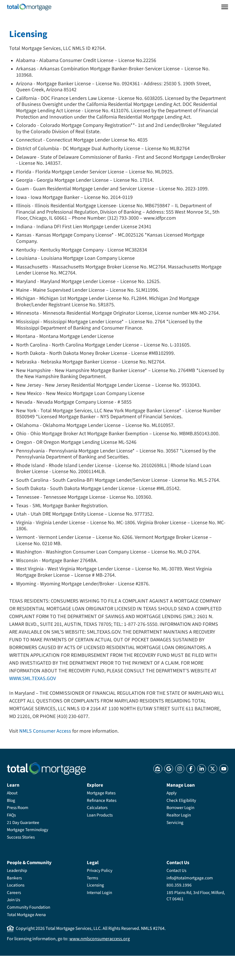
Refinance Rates (101, 800)
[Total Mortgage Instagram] (179, 768)
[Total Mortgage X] (212, 768)
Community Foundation (28, 907)
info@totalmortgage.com (190, 878)
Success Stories (21, 837)
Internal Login (99, 892)
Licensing (95, 885)
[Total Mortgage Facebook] (190, 768)
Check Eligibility (181, 800)
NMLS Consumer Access (45, 731)
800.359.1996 (179, 885)
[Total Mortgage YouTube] (223, 768)
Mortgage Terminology (27, 830)
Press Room (17, 807)
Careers (14, 892)
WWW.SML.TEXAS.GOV (32, 678)
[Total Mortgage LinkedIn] (201, 768)
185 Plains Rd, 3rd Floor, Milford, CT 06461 (196, 895)
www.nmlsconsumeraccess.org (99, 939)
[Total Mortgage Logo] (46, 769)
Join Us (13, 900)
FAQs (11, 815)
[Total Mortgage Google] (168, 768)
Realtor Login (179, 815)
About (12, 793)
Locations (15, 885)
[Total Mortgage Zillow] (157, 768)
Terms (92, 878)
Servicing (175, 822)
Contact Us (176, 870)
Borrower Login (180, 807)
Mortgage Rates (101, 793)
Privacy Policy (99, 870)
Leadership (17, 870)
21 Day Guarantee (23, 822)
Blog (11, 800)
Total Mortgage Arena (26, 915)
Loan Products (100, 815)
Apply (172, 793)
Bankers (14, 878)
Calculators (97, 807)
